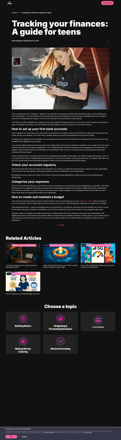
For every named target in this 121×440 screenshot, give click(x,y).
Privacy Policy (88, 432)
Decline (24, 436)
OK (11, 437)
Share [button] (62, 225)
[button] (107, 41)
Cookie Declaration (49, 432)
